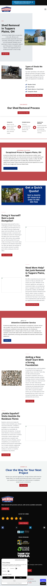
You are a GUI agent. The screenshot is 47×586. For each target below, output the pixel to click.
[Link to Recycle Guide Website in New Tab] (23, 549)
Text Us (43, 580)
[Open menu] (45, 9)
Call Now (43, 583)
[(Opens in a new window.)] (23, 532)
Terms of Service (30, 579)
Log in (30, 582)
